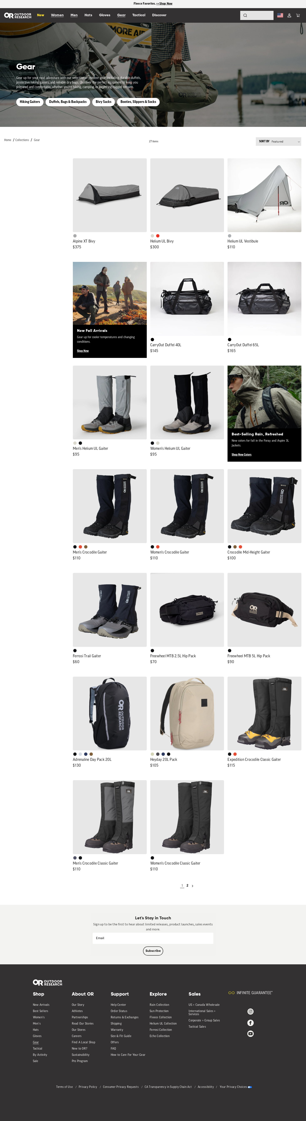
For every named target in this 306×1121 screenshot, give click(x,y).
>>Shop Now (164, 3)
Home (7, 140)
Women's (39, 1017)
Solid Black (152, 339)
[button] (298, 15)
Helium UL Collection (163, 1023)
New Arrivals (41, 1005)
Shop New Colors (241, 454)
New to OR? (79, 1048)
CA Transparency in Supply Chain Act (169, 1087)
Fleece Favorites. (145, 3)
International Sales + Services (202, 1013)
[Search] (233, 15)
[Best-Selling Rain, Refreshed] (264, 403)
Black (80, 443)
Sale (35, 1061)
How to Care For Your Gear (128, 1055)
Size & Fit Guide (121, 1036)
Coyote (85, 547)
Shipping (116, 1023)
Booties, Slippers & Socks (138, 102)
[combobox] (257, 15)
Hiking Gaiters (30, 102)
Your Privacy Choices (233, 1087)
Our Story (78, 1005)
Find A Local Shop (83, 1042)
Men (74, 15)
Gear (37, 140)
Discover (159, 15)
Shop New (83, 351)
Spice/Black (80, 547)
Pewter (75, 235)
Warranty (117, 1030)
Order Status (119, 1011)
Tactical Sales (197, 1027)
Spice (157, 235)
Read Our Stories (83, 1023)
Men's (37, 1023)
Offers (115, 1042)
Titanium (80, 754)
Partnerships (80, 1017)
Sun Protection (159, 1011)
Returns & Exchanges (125, 1017)
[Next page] (193, 886)
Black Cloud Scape (157, 754)
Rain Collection (159, 1005)
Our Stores (79, 1030)
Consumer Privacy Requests (121, 1087)
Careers (77, 1036)
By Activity (40, 1055)
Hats (36, 1030)
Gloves (37, 1036)
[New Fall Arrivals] (110, 299)
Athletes (77, 1011)
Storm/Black (75, 858)
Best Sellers (40, 1011)
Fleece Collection (161, 1017)
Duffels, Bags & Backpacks (68, 102)
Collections (22, 140)
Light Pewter (152, 235)
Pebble (229, 235)
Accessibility (206, 1087)
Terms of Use (64, 1087)
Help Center (118, 1005)
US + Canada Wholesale (204, 1005)
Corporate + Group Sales (204, 1020)
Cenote (85, 754)
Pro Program (80, 1061)
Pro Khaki (152, 754)
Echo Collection (160, 1036)
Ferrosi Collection (161, 1030)
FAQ (113, 1048)
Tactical (37, 1048)
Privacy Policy (88, 1087)
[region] (153, 4)
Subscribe (153, 951)
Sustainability (81, 1055)
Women (57, 15)
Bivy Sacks (103, 102)
